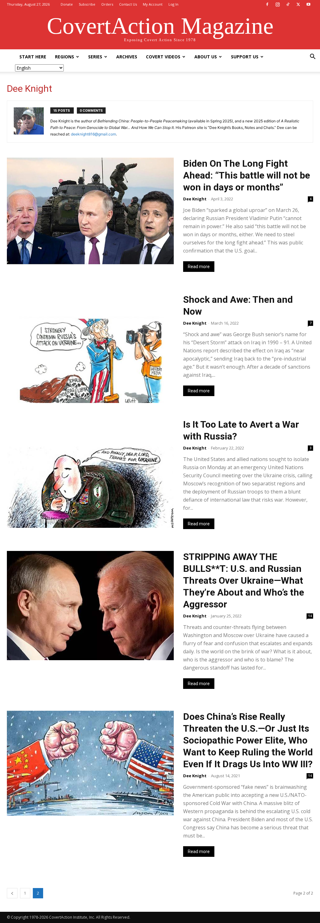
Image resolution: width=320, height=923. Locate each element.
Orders (107, 4)
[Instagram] (277, 4)
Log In (173, 4)
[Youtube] (308, 4)
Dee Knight (195, 199)
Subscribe (87, 4)
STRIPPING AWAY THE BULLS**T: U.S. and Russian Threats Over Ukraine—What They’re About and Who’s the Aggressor (243, 580)
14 (310, 616)
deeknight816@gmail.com (93, 134)
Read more (199, 266)
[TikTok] (287, 4)
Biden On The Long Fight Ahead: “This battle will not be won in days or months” (246, 175)
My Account (152, 4)
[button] (312, 57)
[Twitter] (298, 4)
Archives (126, 57)
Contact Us (128, 4)
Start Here (32, 57)
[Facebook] (267, 4)
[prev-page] (12, 893)
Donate (67, 4)
